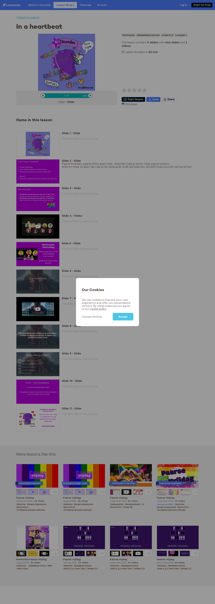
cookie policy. (98, 308)
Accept (123, 316)
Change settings (92, 316)
